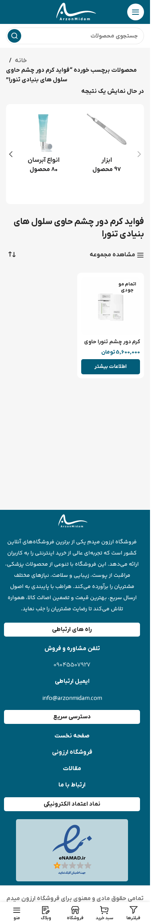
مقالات (72, 769)
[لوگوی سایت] (75, 12)
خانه (21, 61)
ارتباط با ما (72, 785)
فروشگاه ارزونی (72, 752)
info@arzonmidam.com (72, 698)
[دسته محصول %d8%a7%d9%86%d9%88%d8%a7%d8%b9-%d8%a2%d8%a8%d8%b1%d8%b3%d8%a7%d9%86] (43, 145)
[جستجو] (14, 36)
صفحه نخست (72, 736)
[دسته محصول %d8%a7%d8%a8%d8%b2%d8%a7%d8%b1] (106, 145)
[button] (139, 154)
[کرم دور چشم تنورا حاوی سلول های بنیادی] (110, 306)
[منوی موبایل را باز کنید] (135, 12)
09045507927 (72, 665)
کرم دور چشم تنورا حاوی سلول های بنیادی (112, 345)
